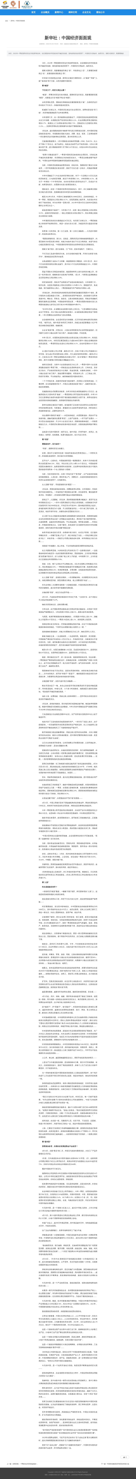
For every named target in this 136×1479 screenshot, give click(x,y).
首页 (6, 21)
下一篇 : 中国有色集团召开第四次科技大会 (115, 1464)
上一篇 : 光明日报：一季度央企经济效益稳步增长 (23, 1464)
